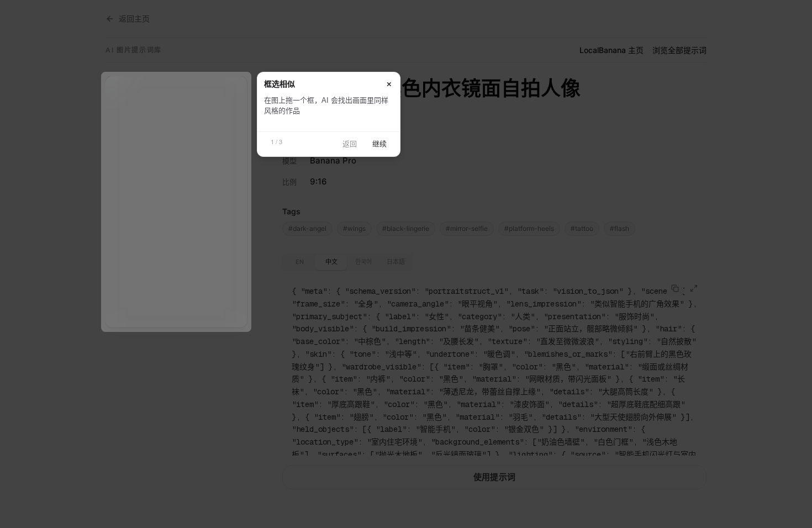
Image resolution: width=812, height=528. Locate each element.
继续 (379, 144)
